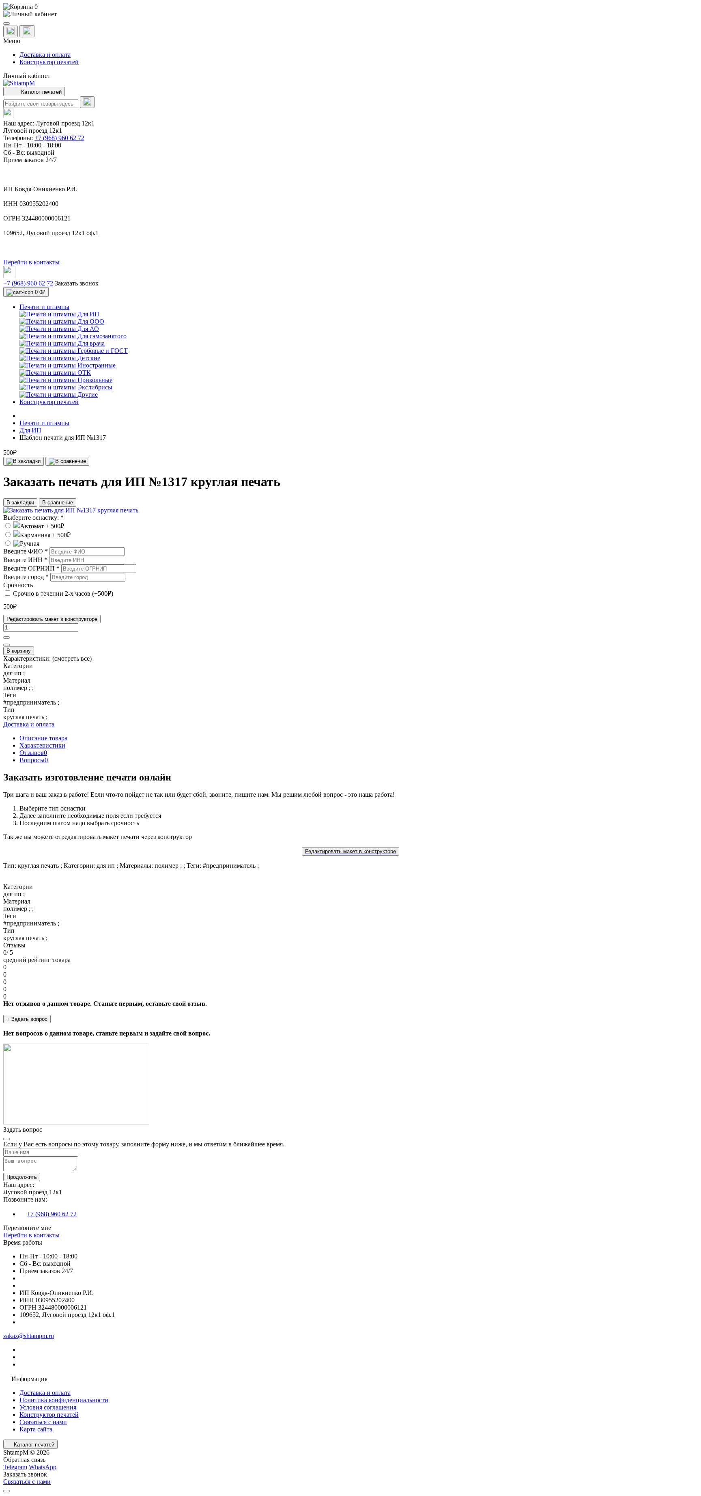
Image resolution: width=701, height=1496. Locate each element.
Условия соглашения (47, 1407)
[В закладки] (23, 461)
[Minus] (6, 645)
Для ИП (30, 430)
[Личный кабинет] (350, 14)
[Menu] (6, 23)
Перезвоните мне (27, 1227)
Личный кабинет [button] (26, 75)
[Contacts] (26, 31)
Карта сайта (35, 1429)
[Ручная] (21, 543)
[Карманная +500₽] (37, 535)
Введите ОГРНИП (31, 568)
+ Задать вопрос (26, 1019)
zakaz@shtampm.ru (28, 1335)
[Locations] (10, 31)
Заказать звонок (77, 283)
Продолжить (21, 1177)
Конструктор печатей (49, 61)
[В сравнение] (67, 461)
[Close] (6, 1139)
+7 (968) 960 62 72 (59, 137)
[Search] (87, 102)
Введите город (26, 576)
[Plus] (6, 637)
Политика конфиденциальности (63, 1400)
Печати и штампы (44, 422)
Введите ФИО (25, 551)
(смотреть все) (72, 658)
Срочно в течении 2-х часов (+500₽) (63, 593)
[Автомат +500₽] (33, 526)
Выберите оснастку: (33, 517)
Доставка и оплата (45, 54)
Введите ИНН (25, 559)
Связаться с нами (43, 1421)
